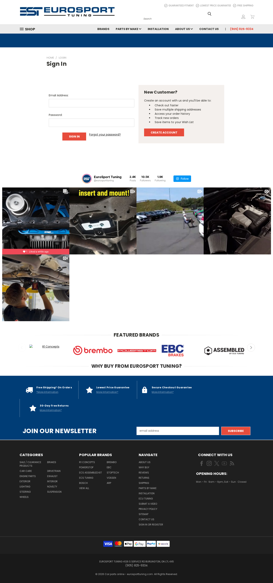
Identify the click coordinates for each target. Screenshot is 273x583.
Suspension (54, 491)
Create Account (164, 133)
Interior (52, 481)
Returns (144, 477)
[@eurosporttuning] (87, 179)
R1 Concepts (87, 462)
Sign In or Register (151, 524)
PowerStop (86, 467)
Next (251, 348)
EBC (109, 467)
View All (84, 488)
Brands (103, 29)
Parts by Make (127, 29)
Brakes (51, 462)
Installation (158, 29)
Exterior (25, 481)
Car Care (26, 471)
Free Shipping (245, 5)
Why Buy (144, 467)
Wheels (24, 497)
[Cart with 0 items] (252, 17)
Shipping (144, 483)
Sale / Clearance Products (30, 463)
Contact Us (209, 29)
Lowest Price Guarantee (215, 5)
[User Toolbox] (243, 17)
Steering (25, 491)
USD (209, 494)
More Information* (107, 392)
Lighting (25, 486)
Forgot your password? (105, 135)
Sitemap (143, 514)
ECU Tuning (146, 498)
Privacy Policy (148, 509)
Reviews (144, 472)
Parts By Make (147, 488)
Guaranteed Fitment (181, 5)
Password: (55, 115)
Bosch (83, 483)
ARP (109, 483)
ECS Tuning (86, 477)
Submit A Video (148, 503)
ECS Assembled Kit (90, 472)
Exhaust (52, 476)
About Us (182, 29)
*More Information (47, 392)
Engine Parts (28, 476)
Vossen (111, 477)
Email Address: (59, 95)
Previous (22, 348)
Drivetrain (54, 471)
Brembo (112, 462)
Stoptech (113, 472)
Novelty (52, 486)
